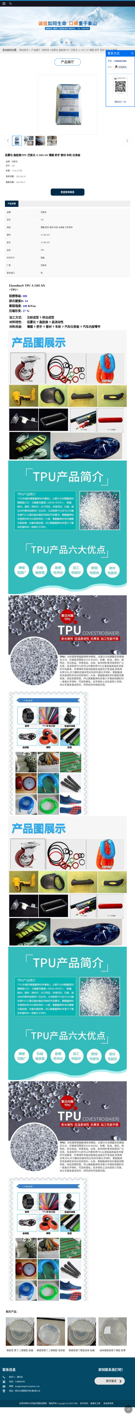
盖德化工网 (95, 1403)
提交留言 (111, 1381)
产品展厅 (35, 50)
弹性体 (45, 50)
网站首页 (23, 50)
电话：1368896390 (17, 1382)
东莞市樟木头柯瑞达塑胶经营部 (33, 1403)
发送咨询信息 (67, 192)
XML (75, 1403)
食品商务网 (108, 1403)
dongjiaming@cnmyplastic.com (27, 1386)
